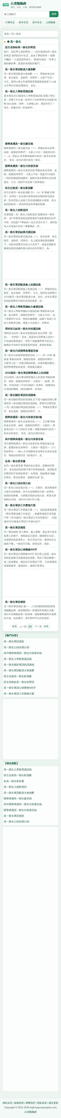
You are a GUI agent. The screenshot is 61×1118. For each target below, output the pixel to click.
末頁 (46, 626)
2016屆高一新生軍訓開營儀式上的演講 (27, 372)
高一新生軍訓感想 (15, 527)
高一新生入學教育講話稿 (19, 91)
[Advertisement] (30, 125)
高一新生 (16, 33)
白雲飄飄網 (18, 3)
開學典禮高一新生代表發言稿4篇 (23, 417)
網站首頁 (7, 1103)
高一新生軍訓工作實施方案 (20, 505)
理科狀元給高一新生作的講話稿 (23, 328)
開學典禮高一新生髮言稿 (19, 143)
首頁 (6, 33)
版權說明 (19, 1103)
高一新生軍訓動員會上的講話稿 (23, 284)
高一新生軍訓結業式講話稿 (20, 232)
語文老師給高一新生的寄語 (20, 47)
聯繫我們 (30, 1103)
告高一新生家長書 (15, 461)
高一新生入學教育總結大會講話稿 (24, 306)
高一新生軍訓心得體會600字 (21, 549)
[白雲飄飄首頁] (5, 6)
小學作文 (10, 22)
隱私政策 (42, 1103)
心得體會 (50, 22)
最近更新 (53, 1103)
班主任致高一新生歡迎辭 (19, 188)
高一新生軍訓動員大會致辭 (20, 69)
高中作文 (37, 22)
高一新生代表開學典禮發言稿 (21, 350)
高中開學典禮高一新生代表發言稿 (24, 439)
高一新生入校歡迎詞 (16, 210)
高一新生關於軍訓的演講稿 (20, 395)
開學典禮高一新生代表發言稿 (21, 165)
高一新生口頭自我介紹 (17, 483)
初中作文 (23, 22)
